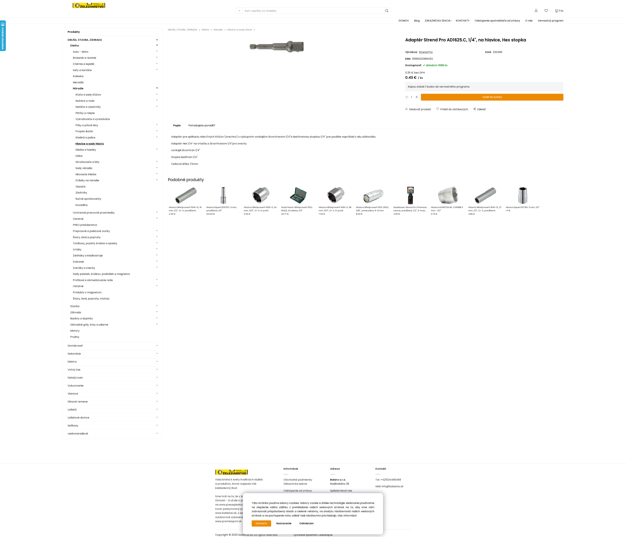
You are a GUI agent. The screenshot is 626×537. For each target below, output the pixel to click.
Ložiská (72, 409)
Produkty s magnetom (87, 292)
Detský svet (75, 378)
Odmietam (306, 523)
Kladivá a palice (85, 137)
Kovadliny (81, 205)
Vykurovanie (75, 386)
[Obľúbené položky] (546, 11)
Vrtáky (77, 249)
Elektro (72, 362)
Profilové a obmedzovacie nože (93, 280)
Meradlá (78, 82)
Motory (75, 331)
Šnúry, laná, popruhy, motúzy (91, 298)
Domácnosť (75, 346)
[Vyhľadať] (239, 10)
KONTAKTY (463, 20)
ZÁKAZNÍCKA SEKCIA (438, 20)
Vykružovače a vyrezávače (92, 119)
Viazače (80, 186)
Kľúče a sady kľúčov (88, 95)
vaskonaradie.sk (78, 433)
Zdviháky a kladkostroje (88, 255)
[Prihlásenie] (536, 11)
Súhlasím (261, 523)
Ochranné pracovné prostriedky (94, 213)
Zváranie (78, 262)
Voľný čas (74, 370)
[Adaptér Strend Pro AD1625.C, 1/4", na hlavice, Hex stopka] (276, 62)
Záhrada (75, 312)
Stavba (74, 306)
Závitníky (81, 192)
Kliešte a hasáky (85, 150)
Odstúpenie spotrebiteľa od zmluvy (497, 20)
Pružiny (74, 337)
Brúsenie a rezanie (84, 58)
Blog (417, 20)
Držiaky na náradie (87, 180)
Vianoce (73, 393)
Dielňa (74, 45)
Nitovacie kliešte (85, 174)
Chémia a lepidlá (83, 64)
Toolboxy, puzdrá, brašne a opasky (95, 243)
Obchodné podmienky (297, 480)
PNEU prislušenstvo (85, 225)
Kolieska (78, 76)
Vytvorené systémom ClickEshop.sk (313, 535)
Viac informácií (347, 515)
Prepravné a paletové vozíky (91, 231)
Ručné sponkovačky (88, 199)
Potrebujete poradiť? (201, 125)
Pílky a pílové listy (86, 125)
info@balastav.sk (392, 486)
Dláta (78, 156)
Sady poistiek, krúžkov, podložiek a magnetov (101, 274)
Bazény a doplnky (81, 318)
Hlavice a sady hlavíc (89, 144)
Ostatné (78, 219)
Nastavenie (283, 523)
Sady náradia (83, 168)
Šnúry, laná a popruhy (87, 237)
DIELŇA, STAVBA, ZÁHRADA (85, 40)
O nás (529, 20)
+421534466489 (390, 480)
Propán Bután (84, 131)
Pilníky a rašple (85, 113)
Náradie (78, 88)
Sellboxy (73, 425)
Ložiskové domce (78, 417)
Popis (177, 125)
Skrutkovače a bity (87, 162)
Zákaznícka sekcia (295, 484)
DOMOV (404, 20)
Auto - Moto (80, 52)
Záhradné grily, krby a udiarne (89, 325)
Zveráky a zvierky (84, 268)
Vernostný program (550, 20)
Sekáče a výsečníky (88, 107)
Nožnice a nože (84, 101)
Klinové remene (78, 401)
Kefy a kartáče (82, 70)
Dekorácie (74, 354)
